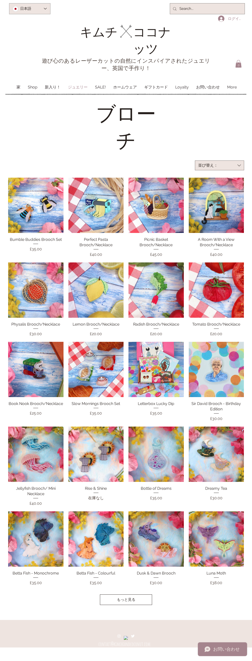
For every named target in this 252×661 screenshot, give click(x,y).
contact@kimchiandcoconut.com (124, 644)
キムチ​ (99, 31)
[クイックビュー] (35, 205)
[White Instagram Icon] (119, 636)
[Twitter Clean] (133, 636)
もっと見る (126, 599)
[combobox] (219, 165)
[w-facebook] (126, 638)
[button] (238, 64)
